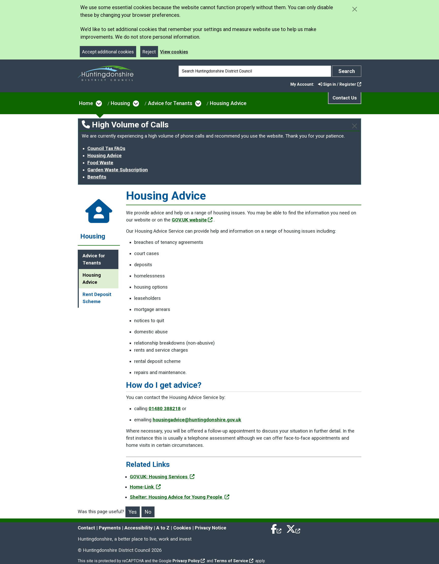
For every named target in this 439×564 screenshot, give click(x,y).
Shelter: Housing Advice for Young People (177, 497)
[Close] (354, 125)
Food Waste (100, 163)
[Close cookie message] (354, 9)
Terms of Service (231, 560)
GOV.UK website (189, 220)
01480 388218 (165, 408)
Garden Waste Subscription (117, 170)
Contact (86, 528)
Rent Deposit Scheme (97, 298)
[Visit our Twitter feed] (293, 527)
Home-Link (142, 487)
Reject (149, 51)
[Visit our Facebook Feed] (276, 527)
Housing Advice (228, 103)
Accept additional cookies (108, 51)
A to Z (162, 528)
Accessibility (138, 528)
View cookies (174, 51)
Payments (110, 528)
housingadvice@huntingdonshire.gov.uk (197, 420)
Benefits (96, 177)
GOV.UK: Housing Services (159, 477)
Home (86, 103)
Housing (120, 103)
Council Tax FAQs (106, 148)
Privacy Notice (210, 528)
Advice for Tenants (170, 103)
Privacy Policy (186, 560)
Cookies (182, 528)
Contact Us (345, 98)
